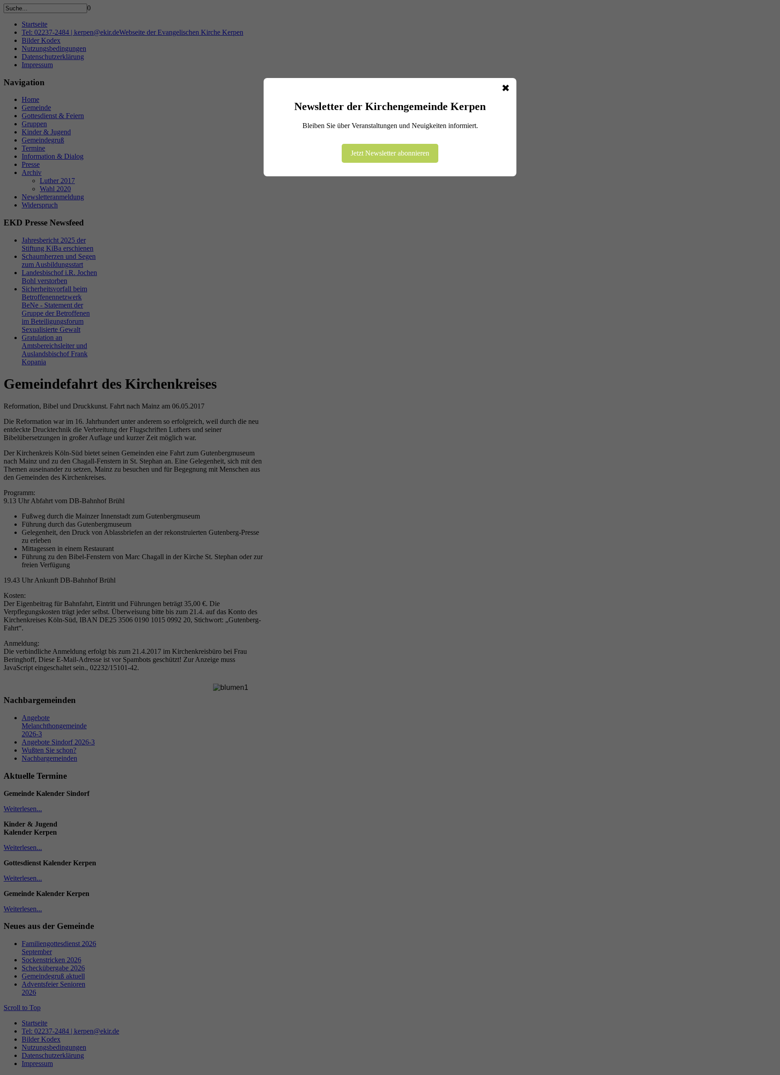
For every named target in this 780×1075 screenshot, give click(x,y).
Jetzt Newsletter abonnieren (390, 153)
